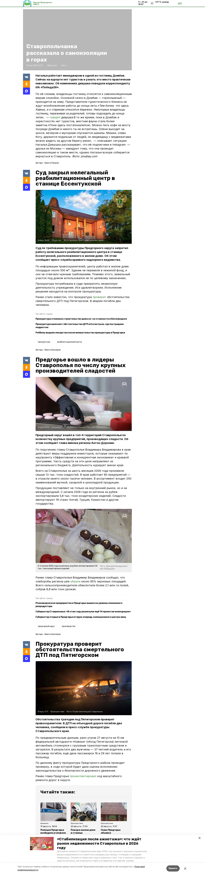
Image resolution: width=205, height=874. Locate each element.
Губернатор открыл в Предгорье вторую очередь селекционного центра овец (81, 617)
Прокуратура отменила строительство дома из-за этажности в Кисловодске (81, 319)
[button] (42, 843)
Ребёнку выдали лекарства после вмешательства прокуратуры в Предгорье (80, 332)
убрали (75, 581)
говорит (55, 117)
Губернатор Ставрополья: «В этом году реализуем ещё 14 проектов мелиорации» (83, 611)
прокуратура (44, 342)
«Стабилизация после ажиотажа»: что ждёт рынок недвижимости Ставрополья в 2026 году (99, 843)
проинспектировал (83, 776)
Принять (173, 868)
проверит (100, 297)
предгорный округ (46, 626)
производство (68, 626)
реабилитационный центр (69, 342)
